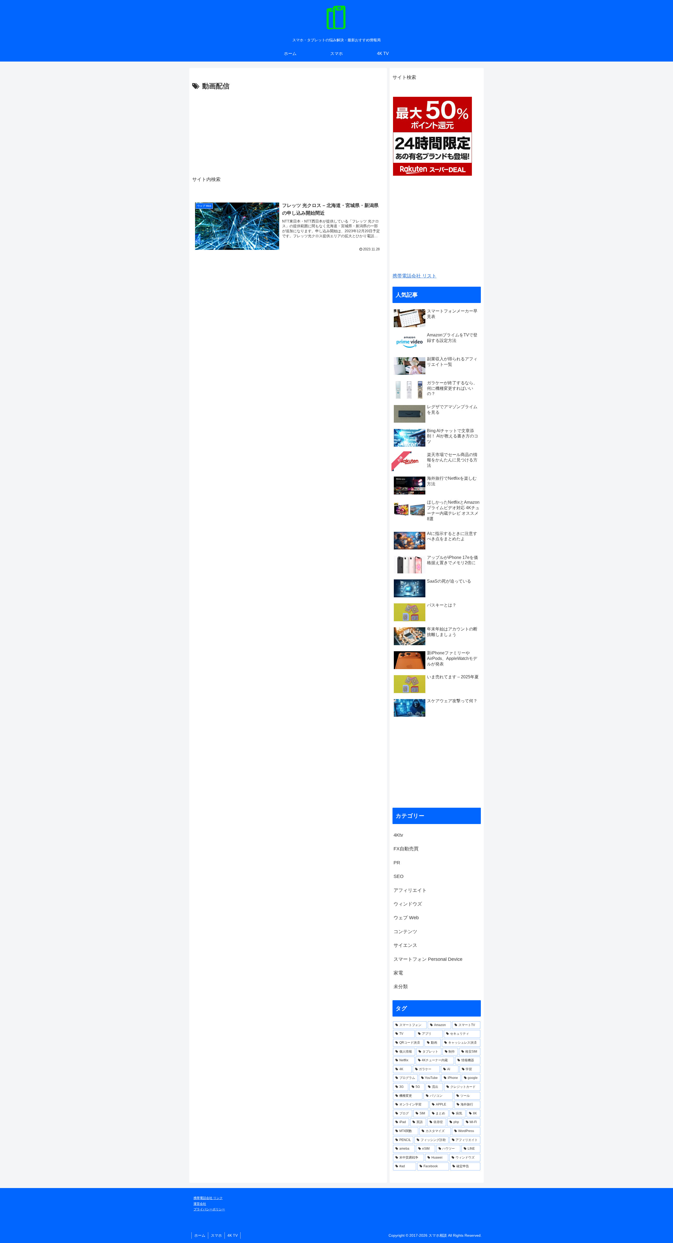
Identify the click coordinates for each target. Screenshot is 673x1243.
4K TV (232, 1235)
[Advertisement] (288, 132)
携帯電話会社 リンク (208, 1198)
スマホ (216, 1235)
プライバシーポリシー (209, 1209)
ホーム (199, 1235)
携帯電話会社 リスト (414, 276)
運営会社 (199, 1204)
